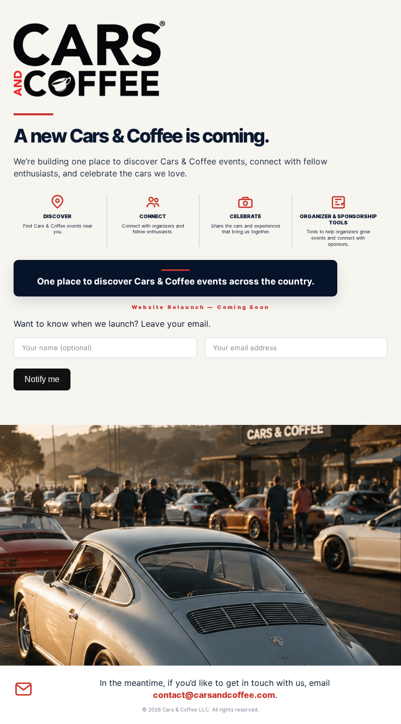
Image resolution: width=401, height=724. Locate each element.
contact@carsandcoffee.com (214, 695)
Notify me (42, 379)
